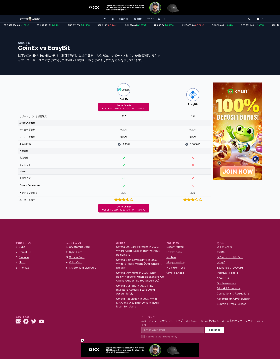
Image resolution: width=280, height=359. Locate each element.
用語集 (221, 252)
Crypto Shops (175, 272)
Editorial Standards (228, 288)
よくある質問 (224, 246)
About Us (223, 278)
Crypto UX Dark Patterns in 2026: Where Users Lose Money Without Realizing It (138, 250)
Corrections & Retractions (233, 293)
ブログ (221, 262)
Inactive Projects (227, 272)
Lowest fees (174, 252)
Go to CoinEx (123, 107)
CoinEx (123, 99)
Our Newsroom (226, 283)
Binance (24, 257)
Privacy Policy (169, 336)
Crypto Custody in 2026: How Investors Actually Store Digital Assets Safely (135, 289)
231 (193, 116)
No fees (171, 257)
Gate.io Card (76, 257)
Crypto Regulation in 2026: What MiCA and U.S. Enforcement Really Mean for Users (137, 302)
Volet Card (75, 262)
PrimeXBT (25, 252)
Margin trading (175, 262)
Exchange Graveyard (230, 267)
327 (124, 116)
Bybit (22, 246)
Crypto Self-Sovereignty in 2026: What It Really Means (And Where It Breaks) (139, 263)
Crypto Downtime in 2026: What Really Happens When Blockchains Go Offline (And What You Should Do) (140, 276)
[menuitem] (108, 19)
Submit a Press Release (231, 304)
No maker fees (175, 267)
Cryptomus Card (79, 246)
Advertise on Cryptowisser (233, 298)
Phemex (24, 267)
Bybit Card (75, 252)
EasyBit (193, 104)
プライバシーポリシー (230, 257)
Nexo (22, 262)
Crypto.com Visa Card (82, 267)
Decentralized (175, 246)
